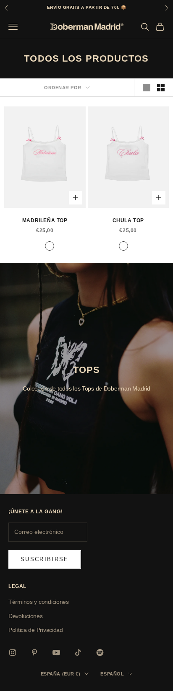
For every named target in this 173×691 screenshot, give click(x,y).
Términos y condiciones (38, 601)
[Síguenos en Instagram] (12, 652)
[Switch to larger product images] (146, 87)
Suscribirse (45, 559)
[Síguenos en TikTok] (78, 652)
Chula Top (128, 220)
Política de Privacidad (35, 629)
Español (112, 673)
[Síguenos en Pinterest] (34, 652)
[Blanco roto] (49, 246)
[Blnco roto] (40, 246)
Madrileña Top (45, 220)
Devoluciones (25, 616)
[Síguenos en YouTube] (56, 652)
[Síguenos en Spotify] (100, 652)
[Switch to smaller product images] (161, 87)
